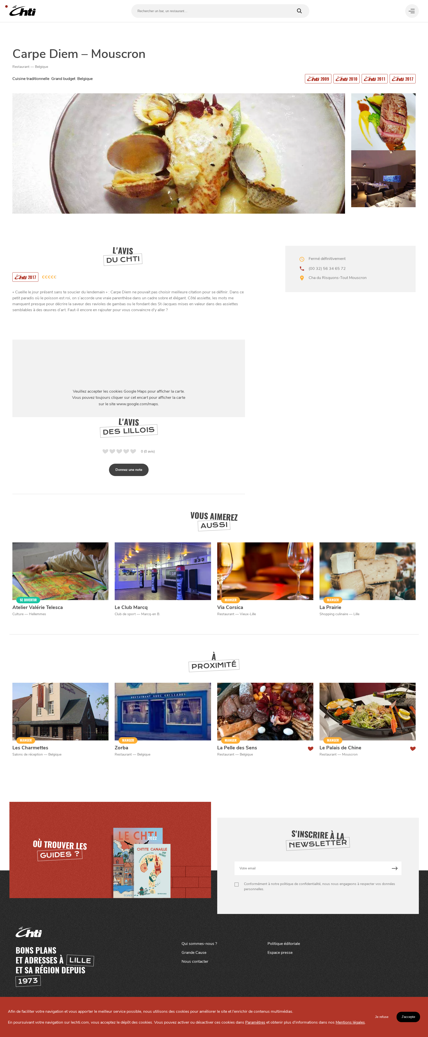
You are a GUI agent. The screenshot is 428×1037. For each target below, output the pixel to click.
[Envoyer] (394, 868)
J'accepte (408, 1017)
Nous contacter (195, 961)
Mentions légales (350, 1022)
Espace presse (280, 952)
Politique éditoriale (284, 943)
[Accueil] (22, 11)
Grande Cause (194, 952)
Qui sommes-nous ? (199, 943)
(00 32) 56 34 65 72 (327, 268)
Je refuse (381, 1017)
